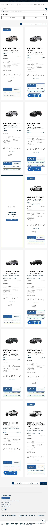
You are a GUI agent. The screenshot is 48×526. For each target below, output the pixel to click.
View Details (17, 89)
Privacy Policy (7, 524)
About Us (13, 515)
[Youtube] (5, 509)
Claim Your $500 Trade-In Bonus (12, 95)
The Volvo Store (3, 524)
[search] (47, 4)
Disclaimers (41, 515)
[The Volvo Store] (4, 4)
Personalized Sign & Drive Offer (12, 92)
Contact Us (6, 498)
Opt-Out (24, 524)
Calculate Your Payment (7, 89)
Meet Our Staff (5, 515)
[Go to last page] (45, 24)
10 (40, 24)
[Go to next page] (43, 24)
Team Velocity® (33, 523)
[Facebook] (2, 509)
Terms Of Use (12, 524)
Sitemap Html (16, 524)
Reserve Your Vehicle (12, 219)
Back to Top (43, 483)
